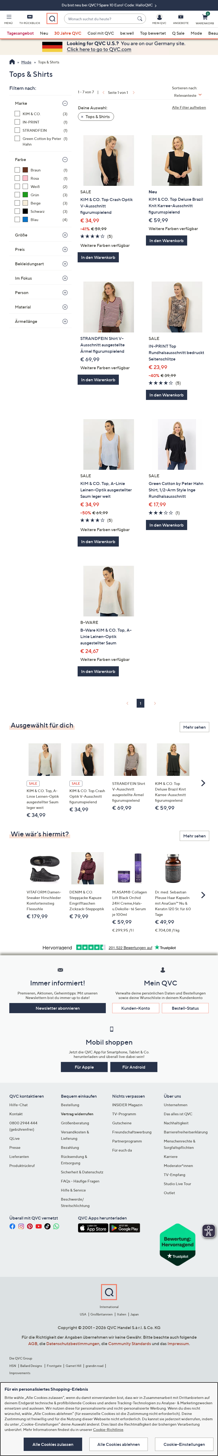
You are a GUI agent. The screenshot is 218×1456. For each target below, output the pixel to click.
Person (21, 292)
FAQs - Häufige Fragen (80, 1181)
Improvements (19, 1373)
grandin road (94, 1366)
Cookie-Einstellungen (184, 1444)
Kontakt (16, 1114)
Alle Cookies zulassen (52, 1444)
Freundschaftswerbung (132, 1132)
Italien (121, 1314)
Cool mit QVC (100, 33)
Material (23, 307)
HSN (12, 1366)
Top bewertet (153, 33)
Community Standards (129, 1343)
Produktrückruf (22, 1165)
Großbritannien (101, 1314)
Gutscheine (122, 1123)
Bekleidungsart (29, 263)
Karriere (171, 1156)
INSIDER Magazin (127, 1104)
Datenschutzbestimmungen (72, 1343)
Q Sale (178, 33)
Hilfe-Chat (18, 1104)
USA (83, 1314)
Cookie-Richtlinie (108, 1429)
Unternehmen (175, 1104)
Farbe (20, 159)
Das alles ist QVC (178, 1114)
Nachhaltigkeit (176, 1123)
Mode (196, 33)
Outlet (169, 1192)
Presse (14, 1147)
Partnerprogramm (127, 1141)
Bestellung (70, 1104)
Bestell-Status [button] (185, 1008)
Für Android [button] (133, 1067)
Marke (21, 103)
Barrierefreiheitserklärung (186, 1132)
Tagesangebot (20, 33)
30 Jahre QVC (67, 33)
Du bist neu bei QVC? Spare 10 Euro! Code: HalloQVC (108, 5)
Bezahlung (70, 1147)
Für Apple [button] (84, 1067)
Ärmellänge (26, 321)
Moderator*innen (178, 1165)
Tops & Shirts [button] (97, 116)
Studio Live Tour (177, 1183)
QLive (14, 1138)
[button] (8, 20)
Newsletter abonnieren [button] (58, 1008)
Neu (44, 33)
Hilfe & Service (73, 1190)
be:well (127, 33)
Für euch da (122, 1150)
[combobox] (99, 19)
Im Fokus (23, 278)
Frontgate (54, 1366)
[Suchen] (141, 18)
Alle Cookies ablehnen (118, 1444)
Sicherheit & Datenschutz (82, 1172)
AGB (32, 1343)
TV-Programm (124, 1114)
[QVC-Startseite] (12, 62)
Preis (20, 249)
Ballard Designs (31, 1366)
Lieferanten (19, 1156)
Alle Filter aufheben (189, 107)
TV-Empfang (174, 1174)
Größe (21, 235)
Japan (134, 1314)
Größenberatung (75, 1123)
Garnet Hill (73, 1366)
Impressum (178, 1343)
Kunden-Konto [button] (135, 1008)
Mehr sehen (194, 727)
